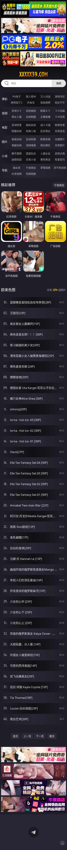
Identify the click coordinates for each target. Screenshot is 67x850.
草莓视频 (45, 167)
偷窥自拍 (17, 139)
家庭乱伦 (31, 153)
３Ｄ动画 (60, 110)
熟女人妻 (17, 116)
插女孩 (16, 167)
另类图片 (60, 145)
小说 (5, 156)
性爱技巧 (60, 159)
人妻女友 (45, 153)
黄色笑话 (45, 159)
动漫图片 (60, 139)
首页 (15, 736)
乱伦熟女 (45, 131)
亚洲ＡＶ (17, 110)
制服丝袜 (17, 131)
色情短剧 (31, 173)
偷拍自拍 (31, 125)
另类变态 (60, 131)
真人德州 (31, 96)
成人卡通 (45, 125)
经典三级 (31, 131)
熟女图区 (45, 145)
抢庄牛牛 (60, 102)
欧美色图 (45, 139)
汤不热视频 (60, 167)
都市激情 (17, 153)
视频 (5, 113)
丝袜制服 (31, 116)
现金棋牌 (45, 102)
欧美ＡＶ (45, 110)
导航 (5, 170)
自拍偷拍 (31, 110)
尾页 (51, 736)
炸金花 (31, 102)
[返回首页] (62, 842)
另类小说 (31, 159)
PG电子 (17, 96)
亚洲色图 (31, 139)
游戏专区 (60, 96)
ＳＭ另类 (60, 116)
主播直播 (45, 116)
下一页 (40, 736)
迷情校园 (17, 159)
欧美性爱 (60, 125)
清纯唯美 (31, 145)
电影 (5, 127)
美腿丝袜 (17, 145)
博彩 (5, 99)
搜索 (58, 83)
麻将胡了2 (16, 102)
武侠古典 (60, 153)
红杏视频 (17, 173)
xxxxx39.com (33, 74)
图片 (5, 142)
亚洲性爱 (17, 125)
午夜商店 (31, 167)
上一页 (27, 736)
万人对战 (45, 96)
